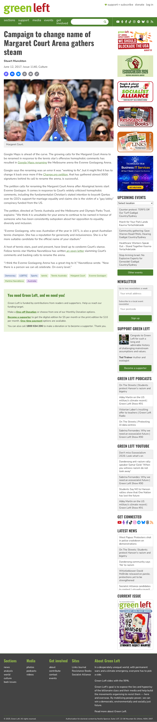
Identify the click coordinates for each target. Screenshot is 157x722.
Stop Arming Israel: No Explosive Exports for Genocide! (131, 258)
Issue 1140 (30, 67)
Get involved (62, 21)
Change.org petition (55, 174)
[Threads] (147, 522)
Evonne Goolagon (97, 275)
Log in (149, 4)
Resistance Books (82, 671)
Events (48, 20)
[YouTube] (119, 522)
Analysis (8, 671)
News (7, 667)
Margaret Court (78, 275)
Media (37, 20)
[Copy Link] (36, 74)
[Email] (30, 74)
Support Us (23, 21)
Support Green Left (133, 328)
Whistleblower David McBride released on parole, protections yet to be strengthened (134, 575)
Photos (30, 667)
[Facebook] (12, 74)
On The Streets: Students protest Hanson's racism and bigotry (135, 553)
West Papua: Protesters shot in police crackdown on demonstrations (135, 541)
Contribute (55, 671)
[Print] (24, 74)
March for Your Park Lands (133, 222)
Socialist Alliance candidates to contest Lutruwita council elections (135, 589)
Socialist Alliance (81, 674)
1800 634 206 (34, 326)
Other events (135, 272)
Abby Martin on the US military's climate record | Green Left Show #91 (133, 400)
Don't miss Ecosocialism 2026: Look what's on (132, 454)
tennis (44, 275)
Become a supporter (19, 317)
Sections (9, 20)
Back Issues (10, 682)
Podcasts (31, 671)
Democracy (10, 275)
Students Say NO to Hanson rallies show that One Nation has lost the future (135, 492)
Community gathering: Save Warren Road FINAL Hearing (135, 232)
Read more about (110, 711)
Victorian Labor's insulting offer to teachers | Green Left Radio (135, 413)
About (52, 667)
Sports (34, 275)
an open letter (75, 251)
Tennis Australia (59, 275)
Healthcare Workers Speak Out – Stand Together (134, 244)
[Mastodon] (6, 74)
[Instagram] (134, 522)
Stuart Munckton (15, 61)
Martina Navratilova (14, 281)
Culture (43, 67)
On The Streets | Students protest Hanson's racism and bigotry (135, 388)
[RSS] (151, 522)
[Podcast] (123, 522)
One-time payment (31, 321)
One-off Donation (26, 312)
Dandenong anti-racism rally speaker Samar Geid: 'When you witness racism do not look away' (134, 466)
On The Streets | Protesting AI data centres (134, 423)
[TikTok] (130, 522)
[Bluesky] (18, 74)
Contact (53, 674)
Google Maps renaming (32, 162)
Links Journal (79, 667)
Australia (32, 281)
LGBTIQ (23, 275)
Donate (139, 4)
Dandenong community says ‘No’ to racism (134, 563)
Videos (30, 674)
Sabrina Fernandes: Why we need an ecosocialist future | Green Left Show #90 (134, 434)
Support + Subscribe (120, 4)
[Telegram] (139, 522)
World (7, 674)
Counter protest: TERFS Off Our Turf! (134, 211)
